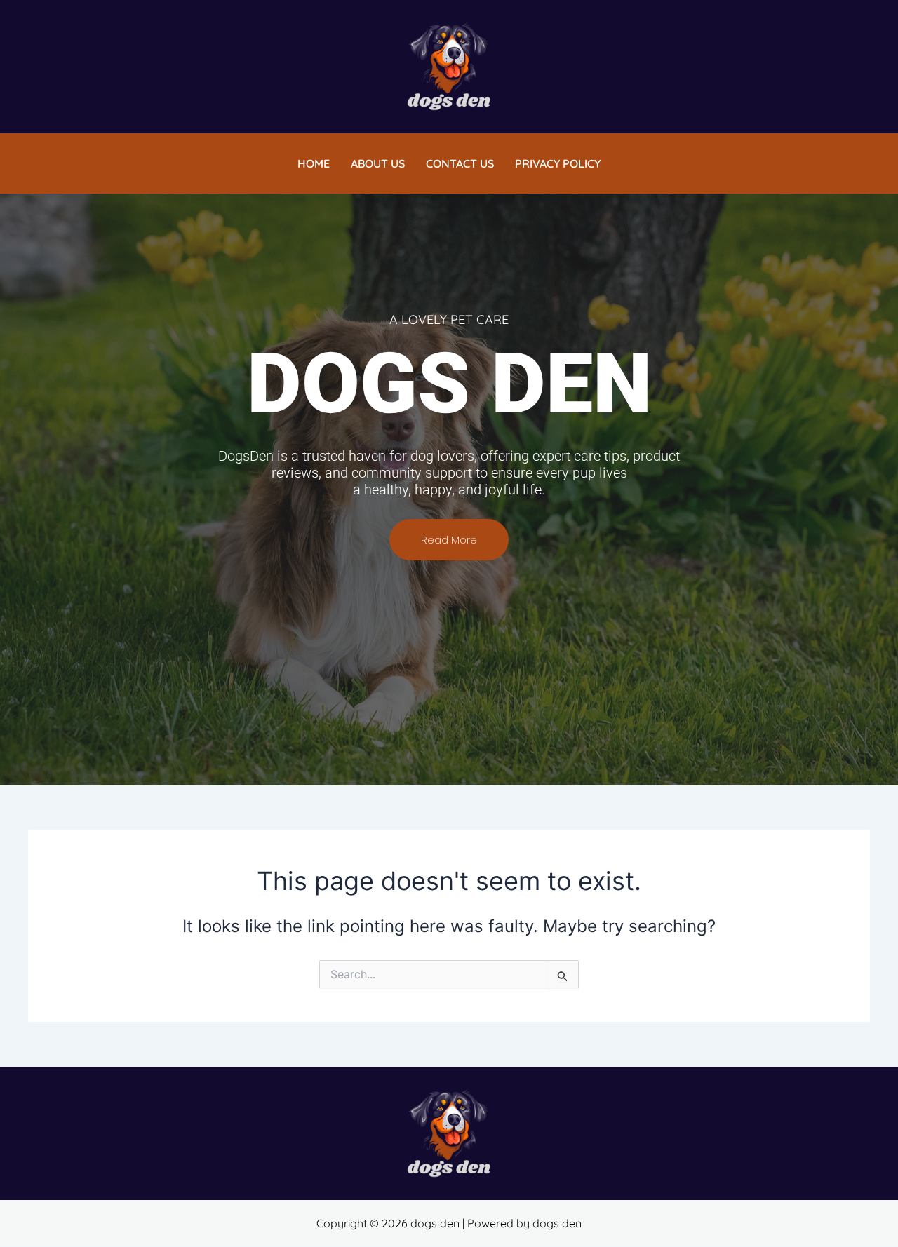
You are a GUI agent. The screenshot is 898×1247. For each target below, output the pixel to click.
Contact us (460, 163)
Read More (449, 539)
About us (378, 163)
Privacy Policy (558, 163)
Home (313, 163)
